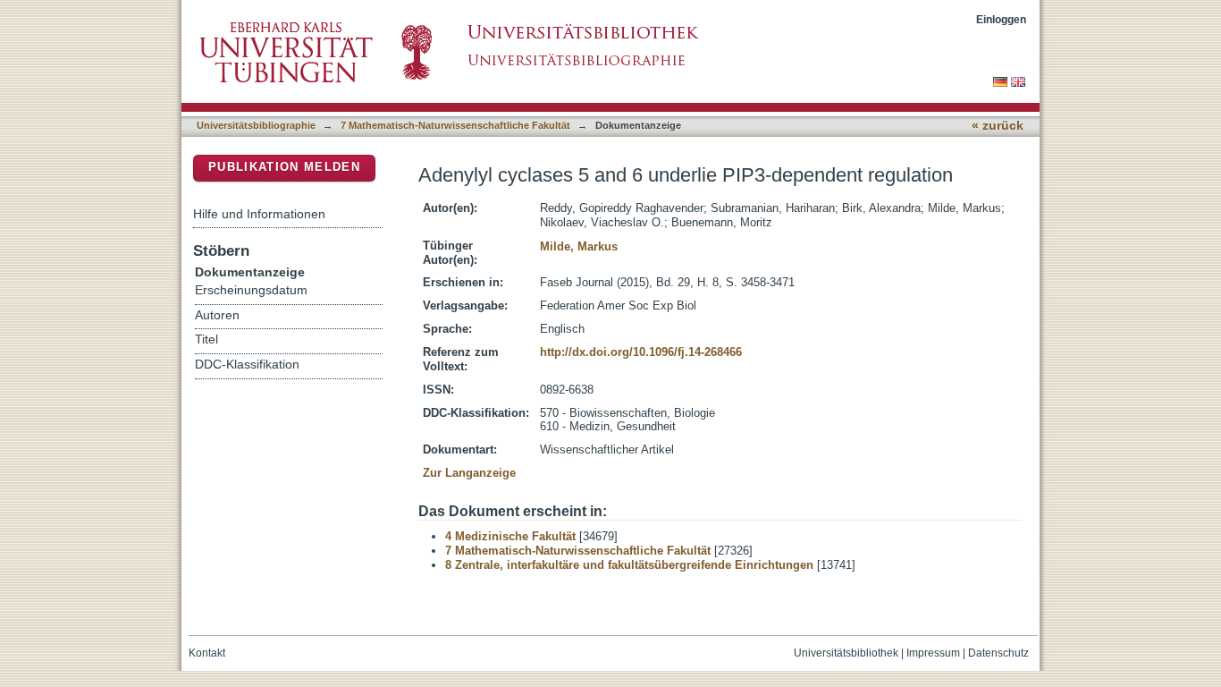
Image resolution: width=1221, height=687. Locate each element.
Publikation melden (284, 167)
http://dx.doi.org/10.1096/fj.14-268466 (641, 352)
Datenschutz (998, 653)
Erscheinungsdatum (251, 290)
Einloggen (1001, 19)
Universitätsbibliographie (256, 125)
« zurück (997, 125)
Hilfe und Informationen (259, 214)
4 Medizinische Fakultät (510, 536)
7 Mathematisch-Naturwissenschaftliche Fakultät (455, 125)
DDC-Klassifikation (247, 364)
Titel (206, 339)
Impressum (933, 653)
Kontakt (207, 653)
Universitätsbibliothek (846, 653)
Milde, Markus (579, 246)
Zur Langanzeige (469, 472)
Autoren (217, 315)
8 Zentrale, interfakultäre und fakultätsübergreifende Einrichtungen (629, 565)
